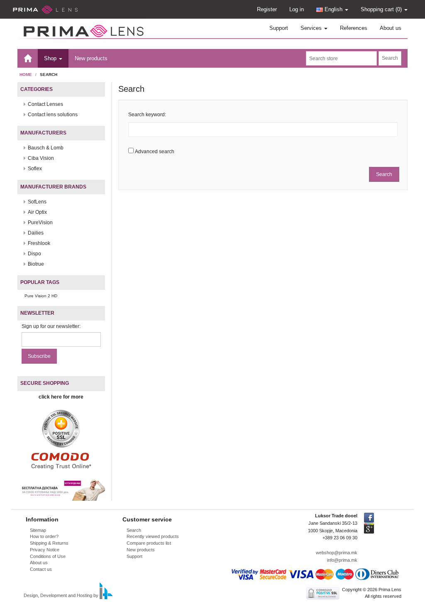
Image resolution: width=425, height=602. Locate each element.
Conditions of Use (48, 556)
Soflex (35, 168)
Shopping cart (381, 9)
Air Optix (37, 212)
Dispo (34, 254)
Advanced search (154, 151)
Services (311, 28)
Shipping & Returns (49, 543)
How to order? (44, 536)
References (353, 28)
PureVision (40, 222)
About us (390, 28)
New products (91, 58)
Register (267, 9)
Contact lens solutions (53, 114)
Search (134, 530)
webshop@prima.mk (336, 552)
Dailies (36, 233)
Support (278, 28)
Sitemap (38, 530)
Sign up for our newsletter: (51, 326)
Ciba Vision (41, 158)
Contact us (41, 569)
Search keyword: (147, 114)
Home (26, 74)
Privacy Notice (44, 549)
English (333, 9)
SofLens (37, 202)
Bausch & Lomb (46, 148)
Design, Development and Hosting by (61, 595)
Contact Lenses (45, 104)
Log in (296, 9)
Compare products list (149, 543)
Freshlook (39, 243)
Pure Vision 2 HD (40, 296)
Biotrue (36, 264)
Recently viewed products (153, 536)
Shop (51, 58)
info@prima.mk (342, 560)
